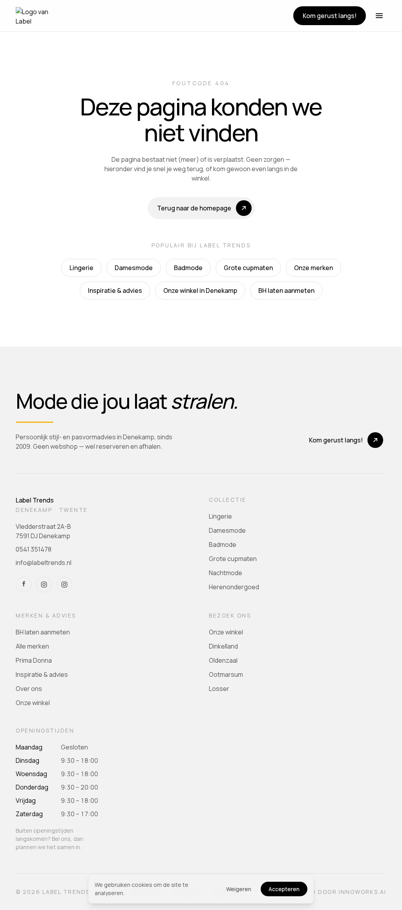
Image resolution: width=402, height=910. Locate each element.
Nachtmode (225, 572)
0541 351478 (33, 549)
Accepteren (284, 889)
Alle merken (32, 646)
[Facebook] (23, 584)
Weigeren (238, 889)
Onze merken (313, 267)
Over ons (29, 688)
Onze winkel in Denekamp (200, 290)
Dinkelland (223, 646)
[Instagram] (44, 584)
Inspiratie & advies (115, 290)
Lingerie (81, 267)
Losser (219, 688)
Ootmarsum (226, 674)
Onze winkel (33, 702)
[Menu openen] (379, 15)
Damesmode (134, 267)
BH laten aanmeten (286, 290)
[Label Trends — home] (34, 15)
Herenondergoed (234, 587)
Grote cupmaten (248, 267)
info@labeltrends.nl (43, 562)
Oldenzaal (223, 660)
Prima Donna (34, 660)
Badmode (188, 267)
